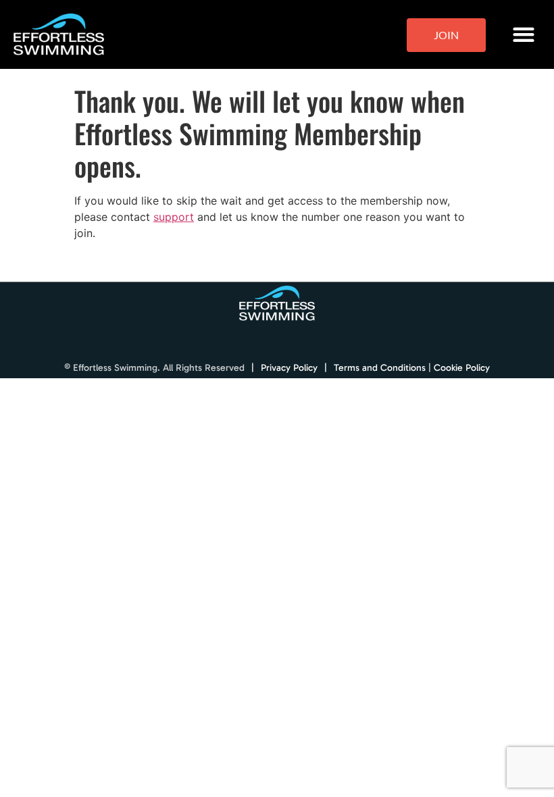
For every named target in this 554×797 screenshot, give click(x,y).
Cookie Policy (462, 368)
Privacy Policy (289, 368)
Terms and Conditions (380, 368)
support (173, 217)
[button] (523, 35)
